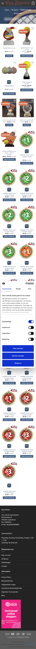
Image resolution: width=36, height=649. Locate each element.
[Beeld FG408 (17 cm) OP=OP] (27, 36)
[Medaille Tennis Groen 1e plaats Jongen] (27, 139)
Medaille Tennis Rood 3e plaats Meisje (9, 492)
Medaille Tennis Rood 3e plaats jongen (27, 450)
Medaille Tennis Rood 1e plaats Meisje (9, 414)
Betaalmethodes (7, 581)
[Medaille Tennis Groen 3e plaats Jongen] (27, 214)
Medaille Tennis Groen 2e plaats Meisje (9, 230)
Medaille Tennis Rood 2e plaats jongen (27, 414)
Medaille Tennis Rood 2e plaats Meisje (9, 450)
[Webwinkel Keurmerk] (11, 614)
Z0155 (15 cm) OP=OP (9, 120)
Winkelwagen (6, 562)
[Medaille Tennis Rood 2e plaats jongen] (27, 397)
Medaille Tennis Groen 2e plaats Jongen (26, 194)
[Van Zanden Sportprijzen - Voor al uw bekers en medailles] (17, 3)
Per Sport (14, 10)
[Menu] (2, 3)
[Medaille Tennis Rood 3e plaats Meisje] (9, 470)
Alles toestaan (18, 348)
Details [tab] (18, 289)
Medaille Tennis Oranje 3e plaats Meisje (9, 377)
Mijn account (5, 555)
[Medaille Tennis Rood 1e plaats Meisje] (9, 397)
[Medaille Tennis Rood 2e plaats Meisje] (9, 434)
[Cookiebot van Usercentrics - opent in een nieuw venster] (25, 283)
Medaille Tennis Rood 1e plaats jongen (27, 377)
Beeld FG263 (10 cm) (9, 48)
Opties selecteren (27, 55)
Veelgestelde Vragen (8, 584)
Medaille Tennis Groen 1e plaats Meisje (9, 194)
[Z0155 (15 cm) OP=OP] (9, 108)
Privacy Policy (6, 577)
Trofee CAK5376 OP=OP (27, 83)
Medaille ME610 (9, 86)
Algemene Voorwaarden (9, 592)
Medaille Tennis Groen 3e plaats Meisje (9, 267)
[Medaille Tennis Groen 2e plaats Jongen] (27, 177)
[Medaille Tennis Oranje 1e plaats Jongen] (27, 251)
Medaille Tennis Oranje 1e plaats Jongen (26, 267)
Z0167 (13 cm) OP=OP (26, 120)
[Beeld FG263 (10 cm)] (9, 36)
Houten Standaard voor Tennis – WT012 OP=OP (9, 152)
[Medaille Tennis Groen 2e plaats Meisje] (9, 214)
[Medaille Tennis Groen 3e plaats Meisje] (9, 251)
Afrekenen (4, 559)
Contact (4, 566)
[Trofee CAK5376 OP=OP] (27, 70)
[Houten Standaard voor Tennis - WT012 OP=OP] (9, 139)
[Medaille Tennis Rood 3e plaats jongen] (27, 434)
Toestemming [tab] (6, 289)
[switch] (31, 327)
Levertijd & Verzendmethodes (11, 588)
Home (7, 10)
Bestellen (9, 55)
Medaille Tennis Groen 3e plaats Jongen (26, 230)
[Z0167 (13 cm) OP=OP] (27, 108)
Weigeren (18, 363)
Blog (3, 595)
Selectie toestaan (18, 356)
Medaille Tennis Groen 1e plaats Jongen (26, 155)
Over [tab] (29, 289)
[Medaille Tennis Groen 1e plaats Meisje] (9, 177)
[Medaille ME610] (9, 70)
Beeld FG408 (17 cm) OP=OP (27, 48)
